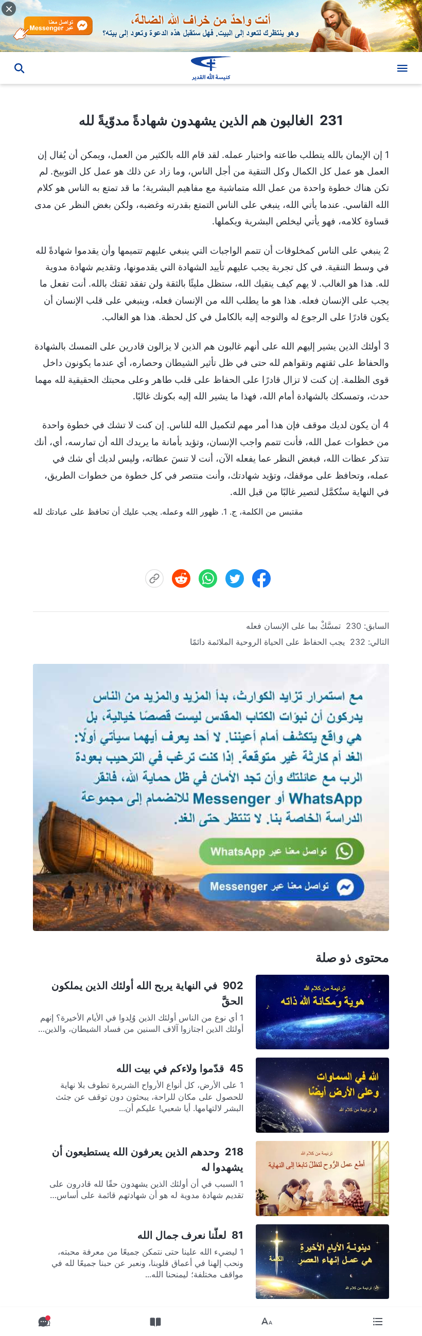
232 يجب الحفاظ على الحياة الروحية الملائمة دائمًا (277, 642)
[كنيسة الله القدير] (211, 68)
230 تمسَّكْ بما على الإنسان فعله (303, 626)
